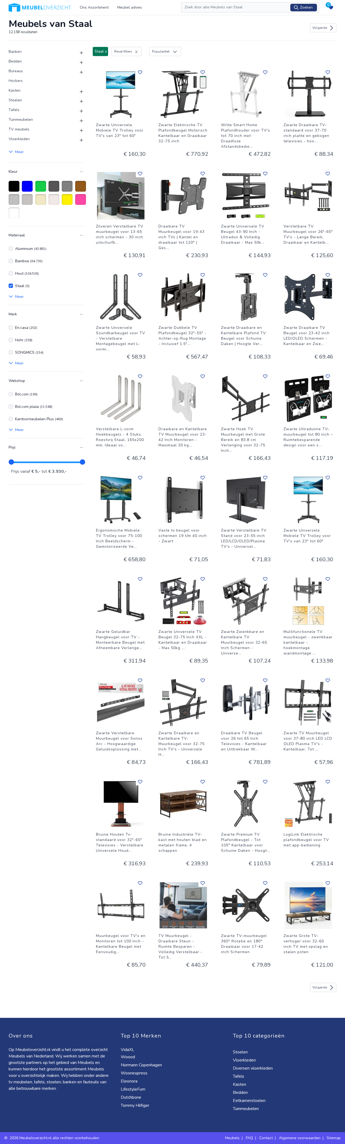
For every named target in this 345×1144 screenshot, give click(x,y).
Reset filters (123, 51)
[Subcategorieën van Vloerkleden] (78, 140)
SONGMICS (29, 352)
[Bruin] (81, 189)
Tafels (14, 109)
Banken (15, 51)
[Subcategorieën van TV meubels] (78, 130)
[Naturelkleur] (55, 202)
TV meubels (19, 129)
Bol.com (26, 394)
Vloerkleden (19, 139)
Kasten (14, 90)
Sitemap (334, 1137)
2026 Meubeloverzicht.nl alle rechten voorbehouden (55, 1137)
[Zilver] (15, 202)
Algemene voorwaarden (299, 1137)
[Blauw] (28, 189)
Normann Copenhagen (142, 1065)
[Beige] (41, 202)
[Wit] (15, 215)
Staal (22, 285)
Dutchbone (131, 1097)
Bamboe (29, 261)
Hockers (16, 80)
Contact (266, 1137)
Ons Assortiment (94, 7)
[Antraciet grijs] (55, 189)
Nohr (23, 340)
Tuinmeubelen (21, 119)
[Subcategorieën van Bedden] (78, 62)
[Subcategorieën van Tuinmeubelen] (78, 121)
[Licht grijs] (28, 202)
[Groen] (41, 189)
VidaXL (128, 1050)
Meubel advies (129, 7)
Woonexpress (135, 1073)
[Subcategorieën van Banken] (78, 53)
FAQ (249, 1137)
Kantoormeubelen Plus (39, 419)
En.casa (26, 327)
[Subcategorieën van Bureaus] (78, 72)
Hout (27, 273)
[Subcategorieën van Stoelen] (78, 101)
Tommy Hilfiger (135, 1105)
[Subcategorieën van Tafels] (78, 111)
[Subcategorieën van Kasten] (78, 91)
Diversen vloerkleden (253, 1068)
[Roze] (81, 202)
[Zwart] (15, 189)
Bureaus (16, 71)
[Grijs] (68, 189)
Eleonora (130, 1081)
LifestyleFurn (133, 1089)
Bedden (15, 61)
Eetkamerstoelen (250, 1101)
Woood (128, 1057)
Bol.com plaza (33, 406)
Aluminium (30, 248)
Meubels (232, 1137)
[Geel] (68, 202)
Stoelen (15, 100)
